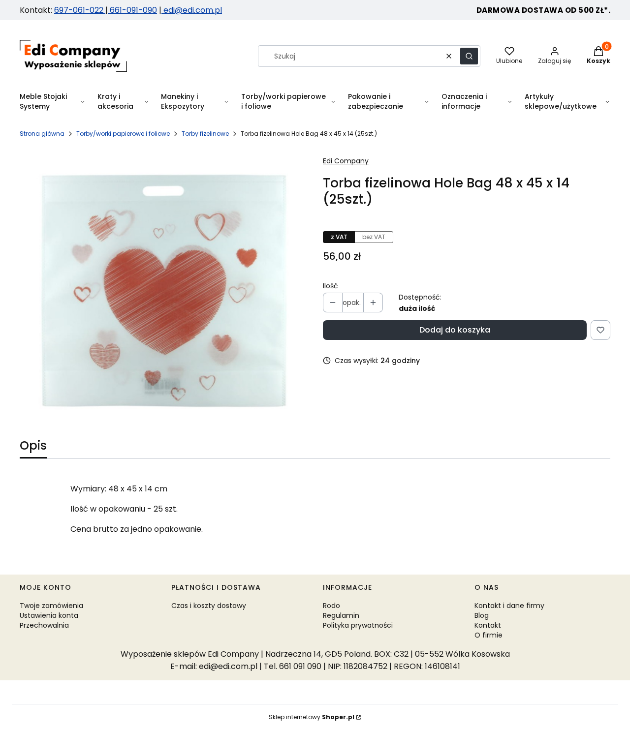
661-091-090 (133, 10)
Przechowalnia (44, 625)
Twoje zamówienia (51, 605)
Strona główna (42, 133)
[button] (469, 56)
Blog (481, 615)
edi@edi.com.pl (191, 10)
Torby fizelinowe (205, 133)
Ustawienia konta (49, 615)
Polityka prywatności (358, 625)
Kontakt (487, 625)
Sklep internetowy (311, 717)
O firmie (488, 635)
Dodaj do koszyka (454, 329)
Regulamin (341, 615)
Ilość (330, 286)
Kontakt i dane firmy (509, 605)
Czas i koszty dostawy (208, 605)
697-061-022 (79, 10)
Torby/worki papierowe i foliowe (123, 133)
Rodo (331, 605)
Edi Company (346, 161)
